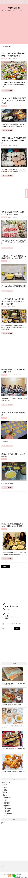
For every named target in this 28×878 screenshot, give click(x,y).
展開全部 (3, 782)
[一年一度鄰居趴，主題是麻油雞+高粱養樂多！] (14, 386)
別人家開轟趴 (8, 808)
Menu (4, 2)
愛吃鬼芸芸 (14, 8)
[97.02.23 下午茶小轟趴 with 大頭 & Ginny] (14, 471)
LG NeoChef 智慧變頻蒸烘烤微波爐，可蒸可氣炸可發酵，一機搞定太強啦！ (13, 100)
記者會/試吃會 (7, 802)
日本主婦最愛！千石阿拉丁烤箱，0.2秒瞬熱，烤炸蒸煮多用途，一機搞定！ (12, 301)
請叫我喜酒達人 (7, 805)
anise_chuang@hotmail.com (19, 623)
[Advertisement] (14, 26)
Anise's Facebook (15, 606)
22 (20, 529)
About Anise (7, 623)
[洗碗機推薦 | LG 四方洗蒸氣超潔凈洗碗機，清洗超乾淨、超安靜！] (14, 157)
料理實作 (6, 799)
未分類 (4, 794)
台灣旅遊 (5, 790)
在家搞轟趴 (4, 58)
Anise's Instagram (15, 617)
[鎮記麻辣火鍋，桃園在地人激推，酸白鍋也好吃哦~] (14, 228)
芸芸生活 (5, 795)
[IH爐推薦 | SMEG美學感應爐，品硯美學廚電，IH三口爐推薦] (14, 273)
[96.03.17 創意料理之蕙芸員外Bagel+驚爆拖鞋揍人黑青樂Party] (14, 540)
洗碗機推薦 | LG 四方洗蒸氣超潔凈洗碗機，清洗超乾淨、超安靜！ (13, 140)
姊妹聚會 (7, 811)
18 (20, 417)
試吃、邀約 (6, 803)
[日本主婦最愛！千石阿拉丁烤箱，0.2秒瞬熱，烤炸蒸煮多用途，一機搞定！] (14, 316)
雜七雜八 (6, 815)
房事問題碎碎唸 (7, 797)
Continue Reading (7, 90)
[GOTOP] (18, 876)
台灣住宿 (5, 789)
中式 (4, 786)
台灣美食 (5, 792)
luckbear (10, 261)
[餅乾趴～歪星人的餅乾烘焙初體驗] (14, 429)
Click (26, 193)
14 (20, 459)
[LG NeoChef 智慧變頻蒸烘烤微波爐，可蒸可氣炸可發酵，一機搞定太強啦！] (14, 115)
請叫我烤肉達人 (8, 813)
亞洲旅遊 (5, 787)
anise (9, 58)
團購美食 (3, 306)
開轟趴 (5, 807)
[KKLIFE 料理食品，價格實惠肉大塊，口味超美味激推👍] (14, 70)
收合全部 (8, 782)
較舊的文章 (6, 566)
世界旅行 (5, 784)
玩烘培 (5, 800)
